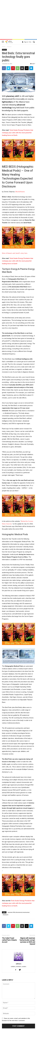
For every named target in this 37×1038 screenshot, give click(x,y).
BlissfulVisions (20, 191)
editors (18, 964)
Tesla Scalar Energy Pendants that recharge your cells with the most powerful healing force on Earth (17, 260)
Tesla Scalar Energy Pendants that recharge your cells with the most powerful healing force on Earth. (17, 132)
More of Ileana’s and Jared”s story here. (15, 253)
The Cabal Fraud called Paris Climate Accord (9, 940)
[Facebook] (16, 970)
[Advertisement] (18, 20)
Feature (9, 46)
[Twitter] (20, 970)
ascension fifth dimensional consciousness (19, 912)
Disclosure (5, 914)
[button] (33, 42)
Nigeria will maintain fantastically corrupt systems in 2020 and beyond (27, 941)
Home (3, 46)
